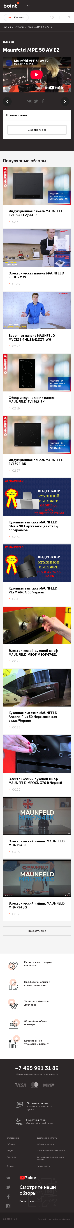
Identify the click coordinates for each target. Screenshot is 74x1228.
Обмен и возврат (46, 1144)
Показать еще (37, 931)
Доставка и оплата (47, 1138)
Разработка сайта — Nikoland (54, 1219)
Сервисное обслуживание (51, 1150)
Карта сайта (43, 1166)
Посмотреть (27, 1201)
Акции (10, 1150)
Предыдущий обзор (7, 101)
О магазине (13, 1138)
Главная (7, 27)
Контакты (12, 1157)
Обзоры (19, 27)
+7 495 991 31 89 (37, 1068)
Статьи (10, 1166)
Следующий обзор (65, 101)
